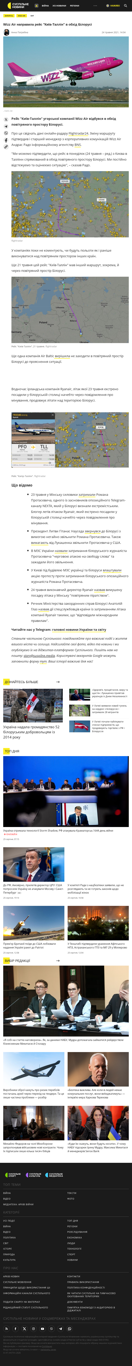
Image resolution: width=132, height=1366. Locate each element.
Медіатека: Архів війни (18, 1204)
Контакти (73, 1276)
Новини (72, 1259)
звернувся (93, 531)
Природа (9, 1254)
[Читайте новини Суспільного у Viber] (51, 1329)
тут (43, 661)
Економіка (74, 1237)
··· (95, 5)
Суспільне (47, 1346)
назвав (99, 590)
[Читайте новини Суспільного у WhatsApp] (69, 1329)
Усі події (9, 1220)
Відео (7, 1198)
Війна (45, 5)
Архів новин (11, 1276)
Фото (70, 1198)
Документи (75, 1301)
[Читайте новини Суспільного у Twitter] (24, 1329)
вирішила (62, 356)
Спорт (71, 1254)
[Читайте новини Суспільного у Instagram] (33, 1329)
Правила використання (83, 1282)
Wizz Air (21, 16)
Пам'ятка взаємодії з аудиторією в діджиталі (91, 1309)
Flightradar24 (78, 133)
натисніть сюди (48, 1349)
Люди (71, 1243)
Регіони (74, 5)
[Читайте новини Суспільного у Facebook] (15, 1329)
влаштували (112, 570)
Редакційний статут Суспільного (25, 1307)
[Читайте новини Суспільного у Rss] (6, 1329)
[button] (6, 119)
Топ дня (72, 1220)
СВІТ (32, 16)
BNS (78, 144)
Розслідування (77, 1231)
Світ (6, 1243)
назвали (61, 551)
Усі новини (59, 5)
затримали (87, 494)
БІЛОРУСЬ (9, 16)
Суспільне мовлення (17, 1282)
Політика (9, 1237)
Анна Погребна (19, 32)
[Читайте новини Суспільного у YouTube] (42, 1329)
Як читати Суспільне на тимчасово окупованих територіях (91, 1295)
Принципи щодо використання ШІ (26, 1287)
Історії (7, 1248)
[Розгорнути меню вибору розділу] (36, 6)
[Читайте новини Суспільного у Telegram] (60, 1329)
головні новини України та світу (79, 629)
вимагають (39, 542)
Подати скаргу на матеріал (21, 1301)
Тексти (71, 1193)
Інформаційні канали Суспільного (26, 1293)
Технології (74, 1248)
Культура (9, 1259)
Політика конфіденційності (86, 1287)
